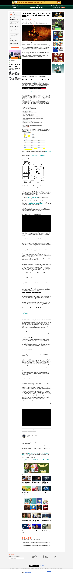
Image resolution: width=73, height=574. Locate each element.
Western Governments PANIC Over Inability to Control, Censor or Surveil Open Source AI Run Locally (17, 68)
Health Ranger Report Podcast (46, 557)
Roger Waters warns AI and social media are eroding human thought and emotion (14, 23)
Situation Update (38, 23)
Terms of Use (33, 562)
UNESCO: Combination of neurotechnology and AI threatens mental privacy (46, 483)
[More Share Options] (34, 21)
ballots (25, 22)
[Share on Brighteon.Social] (23, 21)
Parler (54, 557)
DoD (29, 22)
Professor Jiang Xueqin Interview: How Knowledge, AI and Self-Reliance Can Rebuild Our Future (11, 79)
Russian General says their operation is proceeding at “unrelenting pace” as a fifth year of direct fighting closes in (14, 20)
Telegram (55, 556)
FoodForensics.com (46, 459)
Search (64, 5)
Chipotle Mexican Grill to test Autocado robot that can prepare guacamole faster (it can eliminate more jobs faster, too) (26, 493)
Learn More (44, 571)
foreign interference (38, 22)
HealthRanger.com (35, 459)
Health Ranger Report (12, 60)
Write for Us (33, 558)
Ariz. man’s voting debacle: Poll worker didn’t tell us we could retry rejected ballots (46, 520)
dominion (31, 22)
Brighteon (11, 5)
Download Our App (55, 5)
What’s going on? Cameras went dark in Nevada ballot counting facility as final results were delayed (46, 531)
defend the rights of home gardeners (33, 453)
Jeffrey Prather (34, 82)
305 (23, 22)
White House (45, 23)
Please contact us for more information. (26, 548)
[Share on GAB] (29, 21)
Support (33, 557)
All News (44, 555)
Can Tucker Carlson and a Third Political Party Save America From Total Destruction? (12, 74)
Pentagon (23, 23)
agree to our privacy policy (27, 572)
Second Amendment (33, 23)
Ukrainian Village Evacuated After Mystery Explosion (14, 32)
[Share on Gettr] (32, 21)
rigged (29, 23)
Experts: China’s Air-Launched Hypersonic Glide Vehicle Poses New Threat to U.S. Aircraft (14, 41)
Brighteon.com (25, 459)
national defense (47, 22)
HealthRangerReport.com (36, 460)
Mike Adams (27, 19)
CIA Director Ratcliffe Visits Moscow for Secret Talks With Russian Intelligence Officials (14, 17)
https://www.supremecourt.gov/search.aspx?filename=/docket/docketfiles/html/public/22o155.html (35, 252)
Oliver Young (46, 481)
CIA (28, 22)
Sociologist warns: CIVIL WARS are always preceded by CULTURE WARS (36, 482)
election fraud (34, 22)
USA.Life (55, 562)
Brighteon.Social (55, 555)
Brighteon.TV (25, 460)
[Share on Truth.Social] (31, 21)
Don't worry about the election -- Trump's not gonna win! (38, 155)
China (27, 22)
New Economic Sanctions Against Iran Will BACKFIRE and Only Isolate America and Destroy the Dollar (18, 79)
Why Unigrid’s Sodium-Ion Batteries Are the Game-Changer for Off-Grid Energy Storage (14, 30)
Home (9, 5)
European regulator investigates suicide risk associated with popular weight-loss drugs (26, 483)
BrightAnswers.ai (50, 5)
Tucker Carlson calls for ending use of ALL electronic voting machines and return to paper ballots (36, 531)
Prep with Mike (14, 5)
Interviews (18, 5)
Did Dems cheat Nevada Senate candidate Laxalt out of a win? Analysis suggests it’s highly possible (26, 531)
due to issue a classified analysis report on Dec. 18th (36, 203)
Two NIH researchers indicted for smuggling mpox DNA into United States (14, 38)
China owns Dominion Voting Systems (33, 197)
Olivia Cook (26, 481)
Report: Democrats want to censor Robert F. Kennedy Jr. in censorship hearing (36, 493)
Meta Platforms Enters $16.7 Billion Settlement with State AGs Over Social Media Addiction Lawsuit (14, 26)
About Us (59, 5)
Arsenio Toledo (36, 481)
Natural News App (45, 558)
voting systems (42, 23)
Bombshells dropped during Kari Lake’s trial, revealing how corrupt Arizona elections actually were (26, 520)
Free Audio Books (45, 460)
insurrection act (43, 22)
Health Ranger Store (45, 556)
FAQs (61, 5)
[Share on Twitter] (26, 21)
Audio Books (21, 5)
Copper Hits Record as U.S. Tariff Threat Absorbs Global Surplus (14, 35)
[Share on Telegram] (27, 21)
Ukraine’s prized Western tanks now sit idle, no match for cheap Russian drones (14, 43)
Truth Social (55, 558)
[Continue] (23, 558)
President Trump (27, 23)
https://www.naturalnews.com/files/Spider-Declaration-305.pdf (30, 91)
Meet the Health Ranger (34, 555)
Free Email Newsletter (34, 556)
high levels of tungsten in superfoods (45, 450)
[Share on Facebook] (24, 21)
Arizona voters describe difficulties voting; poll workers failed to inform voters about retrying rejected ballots (36, 520)
